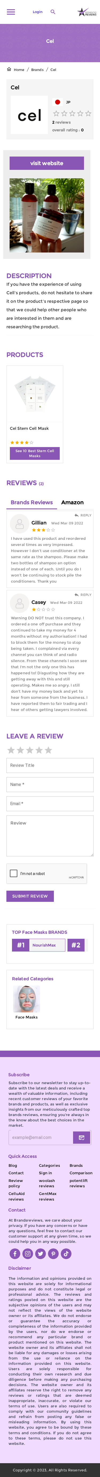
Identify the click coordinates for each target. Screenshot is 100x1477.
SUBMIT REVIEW (30, 896)
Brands (37, 70)
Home (19, 70)
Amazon (72, 502)
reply (86, 515)
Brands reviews (32, 502)
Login (37, 12)
